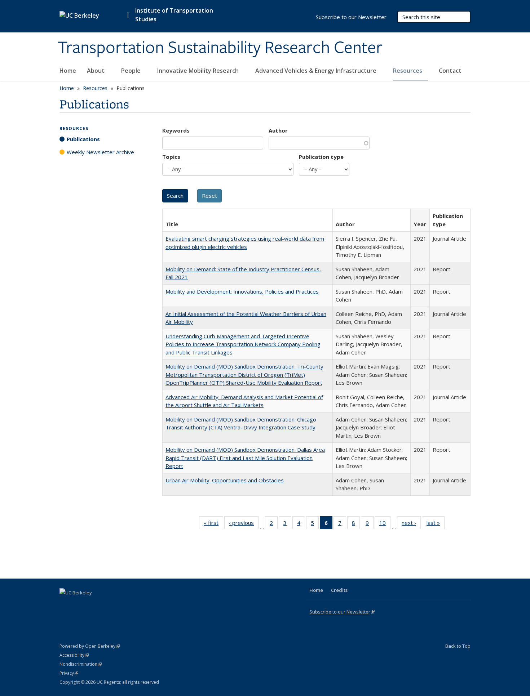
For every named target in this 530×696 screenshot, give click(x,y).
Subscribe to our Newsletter (351, 17)
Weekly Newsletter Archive (100, 152)
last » (436, 524)
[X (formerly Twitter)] (66, 605)
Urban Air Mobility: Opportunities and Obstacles (224, 480)
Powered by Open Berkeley (89, 646)
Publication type (321, 156)
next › (411, 524)
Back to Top (458, 646)
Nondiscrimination (80, 664)
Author (278, 130)
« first (213, 524)
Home (67, 71)
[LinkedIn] (80, 605)
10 (384, 524)
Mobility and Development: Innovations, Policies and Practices (242, 291)
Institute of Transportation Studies (174, 14)
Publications (83, 139)
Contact (450, 71)
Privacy (68, 673)
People (131, 71)
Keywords (176, 130)
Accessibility (74, 655)
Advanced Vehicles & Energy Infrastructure (316, 71)
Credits (339, 590)
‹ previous (244, 524)
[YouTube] (94, 605)
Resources (408, 71)
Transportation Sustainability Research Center (220, 48)
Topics (171, 156)
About (96, 71)
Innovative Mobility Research (198, 71)
